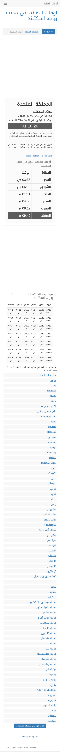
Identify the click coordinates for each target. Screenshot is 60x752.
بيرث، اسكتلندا (48, 463)
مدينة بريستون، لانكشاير (43, 602)
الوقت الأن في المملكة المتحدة (39, 156)
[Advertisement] (30, 68)
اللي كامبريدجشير (47, 411)
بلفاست (52, 442)
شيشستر (51, 545)
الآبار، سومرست (48, 406)
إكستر (53, 396)
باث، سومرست (48, 416)
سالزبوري (51, 509)
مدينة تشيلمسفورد (45, 607)
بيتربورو (52, 458)
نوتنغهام (51, 669)
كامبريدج (51, 566)
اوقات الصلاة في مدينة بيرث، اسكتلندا (31, 15)
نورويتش (51, 674)
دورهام (52, 483)
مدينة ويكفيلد (48, 659)
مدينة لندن (50, 643)
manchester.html (47, 375)
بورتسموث (50, 453)
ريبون (53, 504)
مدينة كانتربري (48, 633)
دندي (53, 478)
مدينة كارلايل (49, 628)
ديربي (53, 489)
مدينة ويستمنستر (46, 654)
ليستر (53, 587)
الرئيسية (47, 31)
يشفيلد (52, 721)
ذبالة (53, 499)
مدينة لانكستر (48, 638)
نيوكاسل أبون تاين (46, 690)
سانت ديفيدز (49, 520)
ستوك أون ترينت (47, 530)
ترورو (53, 468)
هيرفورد (52, 700)
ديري (53, 494)
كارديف (52, 561)
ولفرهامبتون (49, 705)
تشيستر (52, 473)
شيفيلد (52, 551)
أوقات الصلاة (51, 3)
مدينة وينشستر (48, 664)
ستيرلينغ (51, 535)
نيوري (53, 685)
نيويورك (52, 695)
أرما (54, 385)
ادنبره (53, 401)
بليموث (52, 447)
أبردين (53, 380)
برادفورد (52, 427)
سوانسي (51, 540)
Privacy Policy (28, 736)
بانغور (53, 422)
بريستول (51, 437)
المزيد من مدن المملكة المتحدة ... (30, 726)
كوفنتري (51, 571)
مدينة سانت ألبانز (47, 618)
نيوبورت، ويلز (49, 680)
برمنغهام (51, 432)
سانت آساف (49, 514)
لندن (54, 582)
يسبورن (52, 716)
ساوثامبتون (50, 525)
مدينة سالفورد (48, 612)
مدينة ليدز (50, 649)
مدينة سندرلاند (48, 623)
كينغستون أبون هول (45, 576)
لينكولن (52, 597)
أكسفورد (51, 391)
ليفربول (52, 592)
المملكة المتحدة (31, 32)
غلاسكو (52, 556)
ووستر (53, 711)
